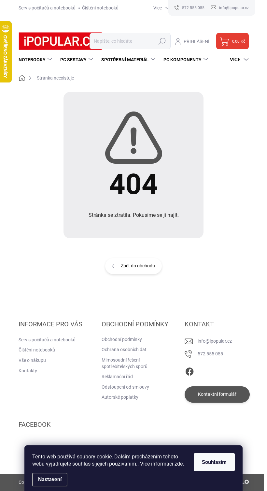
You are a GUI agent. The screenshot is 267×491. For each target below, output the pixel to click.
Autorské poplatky (120, 397)
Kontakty (28, 370)
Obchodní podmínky (122, 339)
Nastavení (50, 479)
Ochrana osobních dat (124, 349)
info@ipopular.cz (215, 341)
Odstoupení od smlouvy (125, 387)
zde (179, 464)
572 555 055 (210, 353)
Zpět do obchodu (138, 265)
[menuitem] (36, 59)
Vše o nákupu (32, 360)
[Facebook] (189, 370)
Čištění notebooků (100, 7)
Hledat (162, 41)
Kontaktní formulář (217, 394)
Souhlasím (214, 462)
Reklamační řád (117, 376)
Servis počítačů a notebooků (47, 7)
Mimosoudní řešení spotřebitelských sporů (125, 363)
